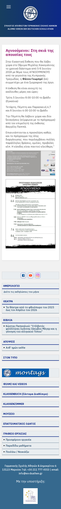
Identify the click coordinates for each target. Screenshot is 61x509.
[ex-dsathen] (30, 13)
